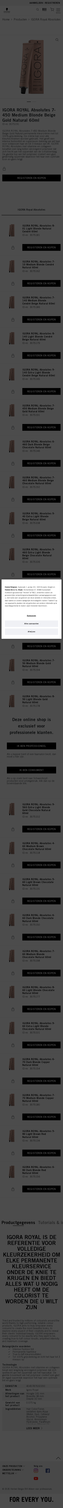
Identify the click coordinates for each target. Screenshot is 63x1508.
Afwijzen (31, 632)
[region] (31, 609)
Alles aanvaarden (31, 624)
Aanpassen (31, 616)
